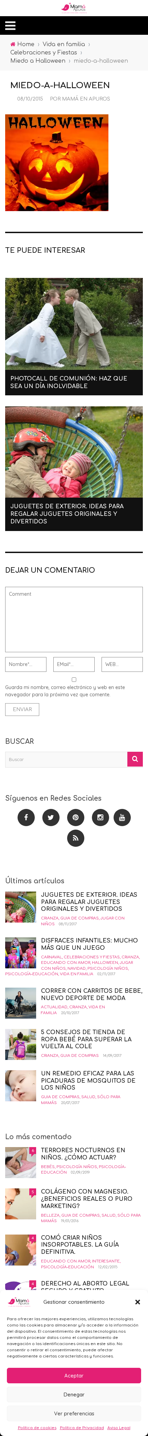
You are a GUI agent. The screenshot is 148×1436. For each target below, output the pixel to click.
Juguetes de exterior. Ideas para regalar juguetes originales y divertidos (67, 514)
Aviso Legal (118, 1427)
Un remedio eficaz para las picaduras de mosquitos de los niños (88, 1081)
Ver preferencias (74, 1413)
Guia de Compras (79, 918)
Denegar (74, 1394)
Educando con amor (65, 962)
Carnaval (51, 957)
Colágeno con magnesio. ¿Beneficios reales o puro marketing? (87, 1199)
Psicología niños (107, 968)
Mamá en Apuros (86, 99)
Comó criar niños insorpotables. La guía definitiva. (80, 1245)
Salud (88, 1097)
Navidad (76, 968)
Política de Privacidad (82, 1427)
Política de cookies (37, 1427)
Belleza (50, 1215)
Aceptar (74, 1375)
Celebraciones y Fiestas (92, 957)
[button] (137, 1302)
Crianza (50, 918)
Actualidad (54, 1007)
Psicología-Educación (31, 974)
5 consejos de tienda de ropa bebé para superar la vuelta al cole (86, 1039)
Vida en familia (76, 974)
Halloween (105, 962)
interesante (106, 1261)
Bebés (48, 1167)
